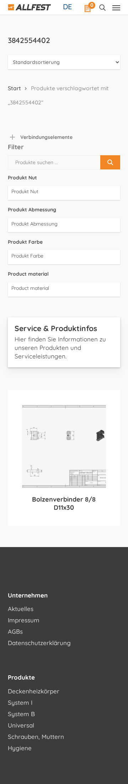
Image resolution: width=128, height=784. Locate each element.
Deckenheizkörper (33, 691)
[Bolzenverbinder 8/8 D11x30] (64, 446)
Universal (21, 725)
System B (21, 714)
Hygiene (20, 748)
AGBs (15, 631)
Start (14, 88)
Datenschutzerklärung (39, 643)
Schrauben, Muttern (36, 736)
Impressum (23, 620)
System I (20, 702)
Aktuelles (20, 608)
